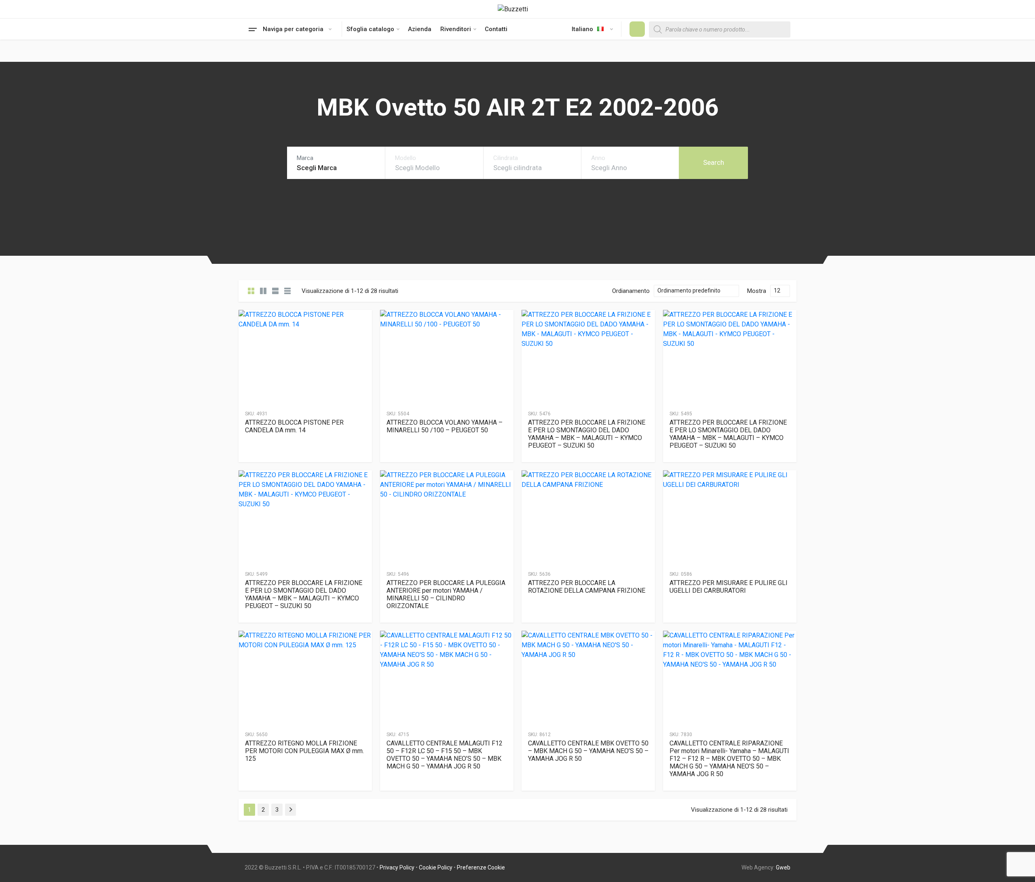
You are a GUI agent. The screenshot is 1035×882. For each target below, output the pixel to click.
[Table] (287, 291)
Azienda (419, 29)
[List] (275, 291)
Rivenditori (455, 29)
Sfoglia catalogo (370, 29)
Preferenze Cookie (481, 867)
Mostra (756, 291)
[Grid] (251, 291)
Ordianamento (631, 291)
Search (713, 162)
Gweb (783, 867)
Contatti (496, 29)
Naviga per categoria (293, 29)
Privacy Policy (397, 867)
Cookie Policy (435, 867)
